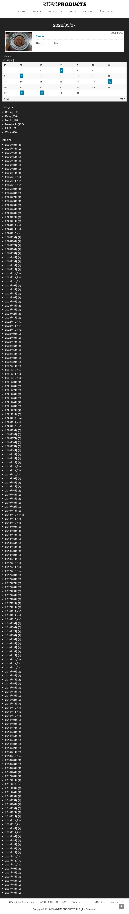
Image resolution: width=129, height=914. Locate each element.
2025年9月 (11, 189)
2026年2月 (11, 168)
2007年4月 (11, 888)
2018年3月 (11, 551)
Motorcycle (11, 124)
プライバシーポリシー (80, 902)
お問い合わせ (100, 902)
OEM (8, 128)
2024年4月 (11, 257)
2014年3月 (11, 744)
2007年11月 (12, 860)
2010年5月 (11, 800)
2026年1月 (11, 173)
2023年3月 (11, 309)
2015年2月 (11, 699)
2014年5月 (11, 736)
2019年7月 (11, 486)
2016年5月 (11, 639)
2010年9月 (11, 796)
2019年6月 (11, 490)
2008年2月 (11, 848)
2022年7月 (11, 341)
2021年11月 (12, 374)
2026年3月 (11, 165)
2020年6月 (11, 442)
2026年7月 (11, 148)
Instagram (108, 11)
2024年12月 (12, 225)
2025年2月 (11, 217)
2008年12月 (12, 832)
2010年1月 (11, 816)
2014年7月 (11, 728)
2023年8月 (11, 289)
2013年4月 (11, 772)
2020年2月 (11, 458)
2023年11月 (12, 277)
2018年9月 (11, 526)
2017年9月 (11, 575)
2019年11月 (12, 470)
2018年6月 (11, 539)
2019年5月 (11, 494)
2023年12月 (12, 273)
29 (42, 92)
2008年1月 (11, 852)
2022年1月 (11, 366)
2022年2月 (11, 362)
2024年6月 (11, 249)
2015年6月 (11, 683)
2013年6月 (11, 764)
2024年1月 (11, 269)
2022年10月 (12, 329)
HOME (21, 11)
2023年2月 (11, 313)
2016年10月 (12, 619)
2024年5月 (11, 253)
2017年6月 (11, 587)
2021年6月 (11, 394)
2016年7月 (11, 631)
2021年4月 (11, 402)
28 (22, 92)
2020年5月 (11, 446)
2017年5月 (11, 591)
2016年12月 (12, 611)
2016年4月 (11, 643)
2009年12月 (12, 820)
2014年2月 (11, 748)
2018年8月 (11, 530)
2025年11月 (12, 181)
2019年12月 (12, 466)
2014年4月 (11, 740)
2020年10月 (12, 426)
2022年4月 (11, 354)
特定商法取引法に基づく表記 (53, 902)
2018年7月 (11, 534)
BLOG (72, 11)
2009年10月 (12, 824)
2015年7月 (11, 679)
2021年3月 (11, 406)
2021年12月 (12, 370)
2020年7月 (11, 438)
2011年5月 (11, 788)
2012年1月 (11, 780)
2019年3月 (11, 502)
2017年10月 (12, 571)
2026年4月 (11, 160)
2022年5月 (11, 349)
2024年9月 (11, 237)
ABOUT (36, 11)
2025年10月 (12, 185)
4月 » (122, 98)
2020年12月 (12, 418)
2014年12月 (12, 707)
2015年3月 (11, 695)
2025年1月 (11, 221)
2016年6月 (11, 635)
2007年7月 (11, 876)
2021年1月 (11, 414)
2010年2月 (11, 812)
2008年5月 (11, 836)
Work (8, 132)
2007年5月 (11, 884)
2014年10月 (12, 715)
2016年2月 (11, 651)
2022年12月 (12, 321)
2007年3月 (11, 892)
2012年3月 (11, 776)
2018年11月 (12, 518)
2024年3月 (11, 261)
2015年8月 (11, 675)
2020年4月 (11, 450)
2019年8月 (11, 482)
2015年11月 (12, 663)
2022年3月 (11, 358)
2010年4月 (11, 804)
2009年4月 (11, 828)
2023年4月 (11, 305)
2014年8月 (11, 723)
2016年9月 (11, 623)
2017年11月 (12, 567)
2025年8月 (11, 193)
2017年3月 (11, 599)
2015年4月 (11, 691)
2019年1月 (11, 510)
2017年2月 (11, 603)
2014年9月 (11, 720)
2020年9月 (11, 430)
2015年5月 (11, 687)
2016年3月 (11, 647)
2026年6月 (11, 152)
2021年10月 (12, 378)
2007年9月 (11, 868)
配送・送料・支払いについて (22, 902)
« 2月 (6, 98)
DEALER (88, 11)
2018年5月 (11, 543)
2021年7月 (11, 390)
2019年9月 (11, 478)
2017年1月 (11, 607)
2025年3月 (11, 213)
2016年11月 (12, 615)
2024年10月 (12, 233)
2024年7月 (11, 245)
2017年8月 (11, 579)
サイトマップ (116, 902)
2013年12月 (12, 756)
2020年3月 (11, 454)
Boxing (9, 112)
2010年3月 (11, 808)
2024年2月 (11, 265)
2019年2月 (11, 506)
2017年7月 (11, 583)
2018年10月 (12, 522)
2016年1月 (11, 655)
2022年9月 (11, 333)
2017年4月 (11, 595)
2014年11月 (12, 712)
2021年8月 (11, 386)
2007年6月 (11, 880)
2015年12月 (12, 659)
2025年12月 (12, 177)
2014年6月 (11, 732)
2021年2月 (11, 410)
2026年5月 (11, 157)
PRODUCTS (55, 11)
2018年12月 (12, 514)
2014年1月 (11, 752)
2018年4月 (11, 547)
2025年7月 (11, 197)
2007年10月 (12, 864)
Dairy (8, 116)
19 (110, 81)
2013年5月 (11, 768)
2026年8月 (11, 144)
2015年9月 (11, 671)
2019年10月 (12, 474)
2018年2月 (11, 555)
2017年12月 (12, 563)
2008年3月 (11, 844)
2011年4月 (11, 792)
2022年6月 (11, 346)
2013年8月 (11, 760)
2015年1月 (11, 703)
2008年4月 (11, 840)
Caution (40, 36)
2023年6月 (11, 297)
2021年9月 (11, 382)
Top (121, 906)
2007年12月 (12, 856)
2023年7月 (11, 293)
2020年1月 (11, 462)
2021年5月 (11, 398)
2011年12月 (12, 784)
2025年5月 (11, 205)
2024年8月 (11, 241)
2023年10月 (12, 281)
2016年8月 (11, 627)
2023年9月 (11, 285)
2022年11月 (12, 325)
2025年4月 (11, 209)
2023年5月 (11, 301)
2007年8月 (11, 872)
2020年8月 (11, 434)
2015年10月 (12, 667)
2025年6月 (11, 201)
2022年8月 (11, 337)
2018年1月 (11, 559)
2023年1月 (11, 317)
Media (8, 120)
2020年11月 (12, 422)
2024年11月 (12, 229)
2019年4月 (11, 498)
